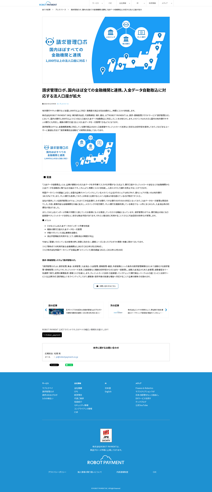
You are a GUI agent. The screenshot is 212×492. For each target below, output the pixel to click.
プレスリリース (60, 9)
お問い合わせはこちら (107, 286)
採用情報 (152, 3)
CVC (110, 3)
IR (137, 3)
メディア (165, 3)
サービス (95, 3)
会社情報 (122, 3)
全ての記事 (46, 9)
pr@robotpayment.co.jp (67, 356)
